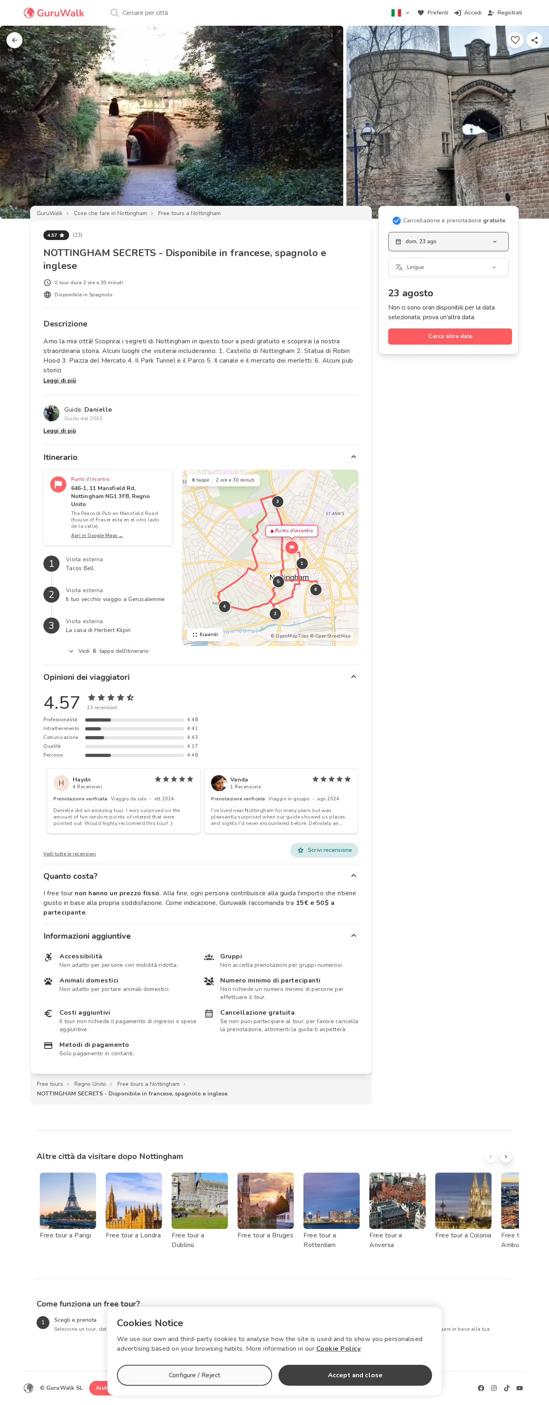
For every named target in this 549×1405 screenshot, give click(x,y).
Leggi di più (59, 380)
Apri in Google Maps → (97, 536)
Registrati (510, 12)
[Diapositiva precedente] (19, 122)
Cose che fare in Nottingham (110, 213)
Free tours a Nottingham (189, 213)
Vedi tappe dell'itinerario (113, 651)
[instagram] (494, 1388)
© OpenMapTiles (289, 636)
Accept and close (355, 1375)
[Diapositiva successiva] (529, 122)
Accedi (472, 12)
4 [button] (224, 606)
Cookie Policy (338, 1348)
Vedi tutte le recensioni (69, 854)
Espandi (209, 635)
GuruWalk (50, 213)
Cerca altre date (450, 336)
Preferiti (438, 12)
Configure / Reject (194, 1375)
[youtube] (519, 1388)
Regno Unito (90, 1084)
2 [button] (275, 614)
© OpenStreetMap (330, 636)
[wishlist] (515, 40)
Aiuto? (104, 1388)
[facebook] (481, 1388)
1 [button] (302, 563)
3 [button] (277, 501)
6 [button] (316, 590)
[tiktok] (506, 1388)
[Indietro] (14, 40)
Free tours (50, 1084)
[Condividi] (534, 40)
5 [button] (278, 581)
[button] (292, 547)
